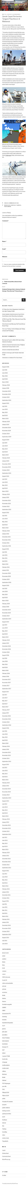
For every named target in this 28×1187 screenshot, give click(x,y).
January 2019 (5, 643)
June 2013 (4, 840)
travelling (4, 1132)
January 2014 (5, 822)
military (4, 1071)
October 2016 (5, 722)
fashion (4, 998)
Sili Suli (4, 352)
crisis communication (11, 203)
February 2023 (6, 494)
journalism (4, 1034)
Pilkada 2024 (5, 1092)
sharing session (6, 1110)
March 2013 (5, 849)
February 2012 (6, 889)
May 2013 (4, 843)
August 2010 (5, 937)
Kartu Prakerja (6, 1038)
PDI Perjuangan (6, 1083)
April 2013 (4, 846)
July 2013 (4, 837)
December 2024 (6, 427)
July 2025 (4, 406)
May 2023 (4, 485)
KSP (3, 1050)
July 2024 (4, 442)
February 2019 (6, 640)
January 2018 (5, 676)
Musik (3, 1077)
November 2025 (6, 394)
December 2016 (6, 716)
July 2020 (4, 588)
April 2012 (4, 883)
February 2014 (6, 819)
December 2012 (6, 858)
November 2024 (6, 430)
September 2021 (6, 546)
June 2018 (5, 661)
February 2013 (6, 852)
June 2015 (5, 770)
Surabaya (4, 1119)
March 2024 (5, 455)
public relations (6, 1107)
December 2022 (6, 500)
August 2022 (5, 512)
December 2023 (6, 464)
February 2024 (6, 458)
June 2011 (4, 907)
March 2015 (5, 779)
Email (4, 249)
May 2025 (5, 412)
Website (4, 256)
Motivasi (4, 1074)
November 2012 (6, 861)
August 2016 (5, 728)
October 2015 (5, 758)
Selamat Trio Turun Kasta (16, 357)
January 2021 (5, 570)
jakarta (4, 1028)
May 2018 (4, 664)
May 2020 (5, 594)
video (3, 1135)
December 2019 (6, 609)
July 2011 (4, 904)
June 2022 (5, 518)
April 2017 (4, 703)
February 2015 (6, 782)
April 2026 (5, 379)
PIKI (3, 1089)
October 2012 (5, 864)
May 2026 (5, 376)
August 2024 (5, 439)
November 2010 (6, 928)
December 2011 (6, 895)
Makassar (7, 205)
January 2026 (5, 388)
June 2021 (4, 555)
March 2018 (5, 670)
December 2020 (6, 573)
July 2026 (4, 370)
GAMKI (4, 1007)
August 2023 (5, 476)
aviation (4, 959)
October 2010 (5, 931)
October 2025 (6, 397)
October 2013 (5, 831)
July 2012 (4, 873)
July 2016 (4, 731)
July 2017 (4, 694)
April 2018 (5, 667)
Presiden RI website (7, 1101)
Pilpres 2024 (5, 1095)
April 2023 (5, 488)
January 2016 (5, 749)
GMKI (3, 1010)
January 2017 (5, 713)
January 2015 (5, 785)
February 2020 (6, 603)
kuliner (4, 1053)
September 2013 (6, 834)
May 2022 (4, 521)
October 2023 (5, 470)
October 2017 (5, 685)
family (3, 995)
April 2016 (5, 740)
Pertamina (7, 206)
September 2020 (6, 582)
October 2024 (6, 433)
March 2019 (5, 637)
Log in (3, 1150)
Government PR (6, 1013)
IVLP (3, 1025)
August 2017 (5, 691)
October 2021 (5, 543)
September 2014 (6, 798)
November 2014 (6, 792)
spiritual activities (6, 1113)
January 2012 (5, 892)
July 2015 (4, 767)
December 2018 (6, 646)
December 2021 (6, 537)
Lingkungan (8, 155)
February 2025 (6, 421)
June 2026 (5, 373)
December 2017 (6, 679)
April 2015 (5, 776)
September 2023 (6, 473)
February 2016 (6, 746)
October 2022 (5, 506)
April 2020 (5, 597)
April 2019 (5, 634)
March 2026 (5, 382)
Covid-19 (4, 980)
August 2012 (5, 870)
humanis (4, 1019)
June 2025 (5, 409)
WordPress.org (6, 1159)
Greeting (4, 1016)
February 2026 (6, 385)
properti (4, 1104)
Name (4, 241)
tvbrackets (5, 357)
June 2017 (4, 697)
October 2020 (6, 579)
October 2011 (5, 898)
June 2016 (5, 734)
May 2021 (4, 558)
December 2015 (6, 752)
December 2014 (6, 788)
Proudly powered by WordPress (10, 1183)
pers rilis (4, 1086)
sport (3, 1116)
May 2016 (4, 737)
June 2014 (5, 807)
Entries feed (5, 1153)
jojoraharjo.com (12, 2)
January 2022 (5, 533)
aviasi (3, 956)
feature (4, 1001)
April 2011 (4, 913)
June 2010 (5, 943)
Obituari (4, 1080)
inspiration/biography (7, 1022)
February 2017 (6, 710)
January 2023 (5, 497)
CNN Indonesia (6, 977)
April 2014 (5, 813)
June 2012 (4, 877)
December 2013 (6, 825)
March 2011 (5, 916)
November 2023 (6, 467)
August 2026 (5, 367)
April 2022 (5, 524)
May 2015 (4, 773)
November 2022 (6, 503)
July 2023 (4, 479)
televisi (4, 1123)
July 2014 (4, 804)
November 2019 (6, 612)
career (4, 974)
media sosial (5, 1068)
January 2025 (5, 424)
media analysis (6, 1065)
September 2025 (6, 400)
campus (4, 971)
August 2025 (5, 403)
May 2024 (5, 449)
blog (3, 965)
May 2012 (4, 880)
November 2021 (6, 540)
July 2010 (4, 940)
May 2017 (4, 700)
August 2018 (5, 655)
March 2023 (5, 491)
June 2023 (5, 482)
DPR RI (4, 989)
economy (4, 992)
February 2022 (6, 531)
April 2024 (5, 452)
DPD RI (4, 986)
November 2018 (6, 649)
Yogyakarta (5, 1141)
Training (4, 1129)
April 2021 (4, 561)
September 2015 (6, 761)
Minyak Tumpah (16, 205)
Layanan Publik (6, 1056)
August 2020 (5, 585)
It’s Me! (4, 1175)
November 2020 (6, 576)
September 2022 (6, 509)
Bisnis (3, 962)
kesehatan (5, 1044)
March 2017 (5, 707)
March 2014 (5, 816)
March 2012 (5, 886)
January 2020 (5, 606)
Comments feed (6, 1156)
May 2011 (4, 910)
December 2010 (6, 925)
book (3, 968)
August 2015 (5, 764)
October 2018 (5, 652)
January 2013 (5, 855)
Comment (5, 221)
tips (3, 1126)
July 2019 (4, 625)
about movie (5, 953)
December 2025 (6, 391)
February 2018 (6, 673)
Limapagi (4, 1062)
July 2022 (4, 515)
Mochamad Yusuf (6, 340)
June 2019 (5, 628)
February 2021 (6, 567)
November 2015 (6, 755)
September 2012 (6, 867)
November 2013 (6, 828)
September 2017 (6, 688)
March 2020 (5, 600)
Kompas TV (5, 1047)
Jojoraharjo (16, 14)
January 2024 (5, 461)
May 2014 (4, 810)
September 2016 (6, 725)
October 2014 (5, 795)
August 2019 (5, 622)
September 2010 (6, 934)
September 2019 (6, 618)
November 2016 (6, 719)
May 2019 (4, 631)
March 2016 (5, 743)
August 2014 (5, 801)
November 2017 (6, 682)
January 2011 (5, 922)
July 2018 (4, 658)
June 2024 (5, 446)
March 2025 (5, 418)
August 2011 (5, 901)
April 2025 (5, 415)
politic (3, 1098)
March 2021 (5, 564)
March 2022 (5, 527)
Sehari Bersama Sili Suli (13, 349)
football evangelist (7, 1004)
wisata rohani (5, 1138)
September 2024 (6, 436)
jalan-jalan (4, 1031)
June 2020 (5, 591)
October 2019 (5, 616)
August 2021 (5, 549)
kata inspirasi (5, 1041)
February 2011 (6, 919)
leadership (5, 1059)
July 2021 (4, 552)
